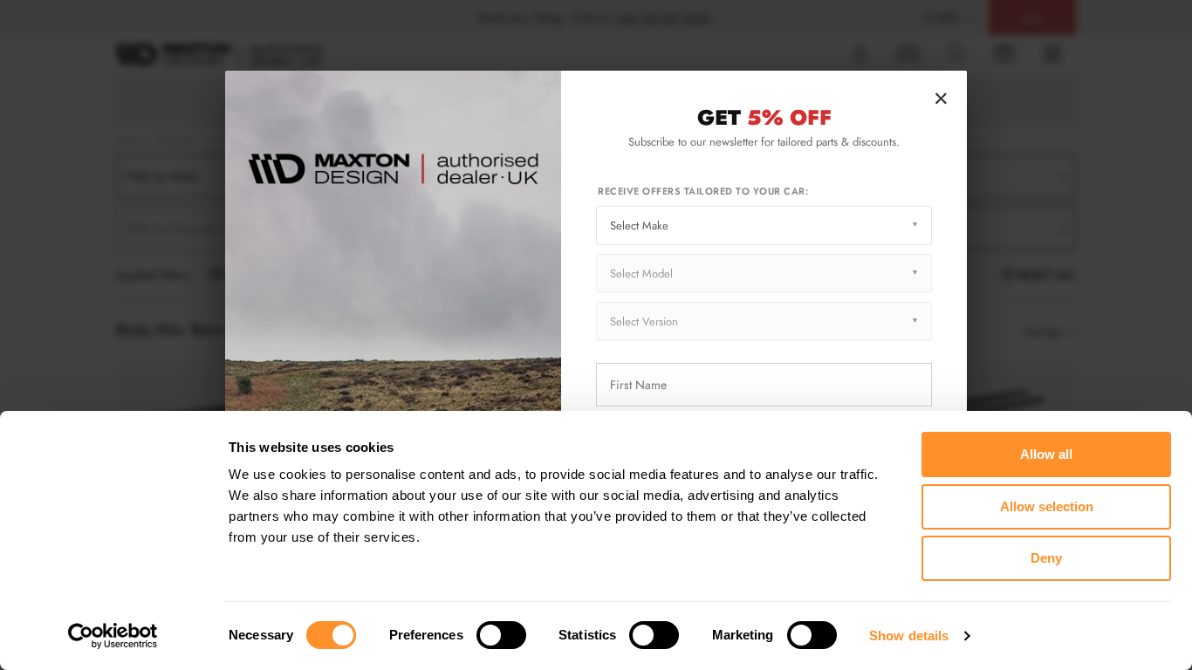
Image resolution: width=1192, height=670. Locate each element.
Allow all (1046, 454)
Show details (909, 635)
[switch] (501, 635)
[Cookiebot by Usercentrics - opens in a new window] (113, 636)
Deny (1046, 557)
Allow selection (1046, 506)
